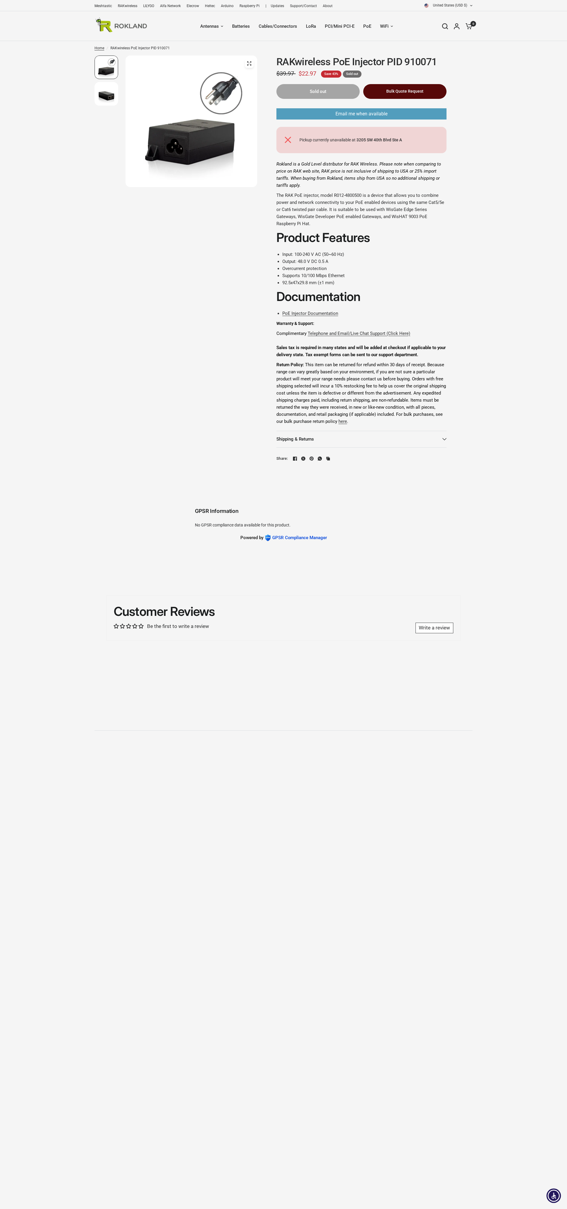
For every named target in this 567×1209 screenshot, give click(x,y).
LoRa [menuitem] (311, 26)
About (328, 6)
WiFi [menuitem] (384, 26)
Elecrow (193, 6)
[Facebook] (295, 458)
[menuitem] (104, 6)
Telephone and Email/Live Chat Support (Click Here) (359, 333)
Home (99, 48)
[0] (467, 26)
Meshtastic (103, 6)
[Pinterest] (311, 458)
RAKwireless (127, 6)
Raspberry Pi (249, 6)
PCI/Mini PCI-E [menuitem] (339, 26)
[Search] (445, 26)
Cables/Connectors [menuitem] (278, 26)
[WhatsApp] (319, 458)
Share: (282, 458)
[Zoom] (249, 63)
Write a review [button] (434, 628)
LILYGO (148, 6)
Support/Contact (303, 6)
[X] (303, 458)
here (342, 421)
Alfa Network (170, 6)
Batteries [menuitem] (241, 26)
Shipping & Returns (295, 439)
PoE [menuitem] (367, 26)
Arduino (227, 6)
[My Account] (456, 26)
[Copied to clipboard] (328, 458)
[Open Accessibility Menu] (553, 1195)
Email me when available (361, 114)
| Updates (274, 6)
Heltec (210, 6)
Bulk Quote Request (404, 91)
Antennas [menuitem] (209, 26)
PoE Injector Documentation (310, 313)
